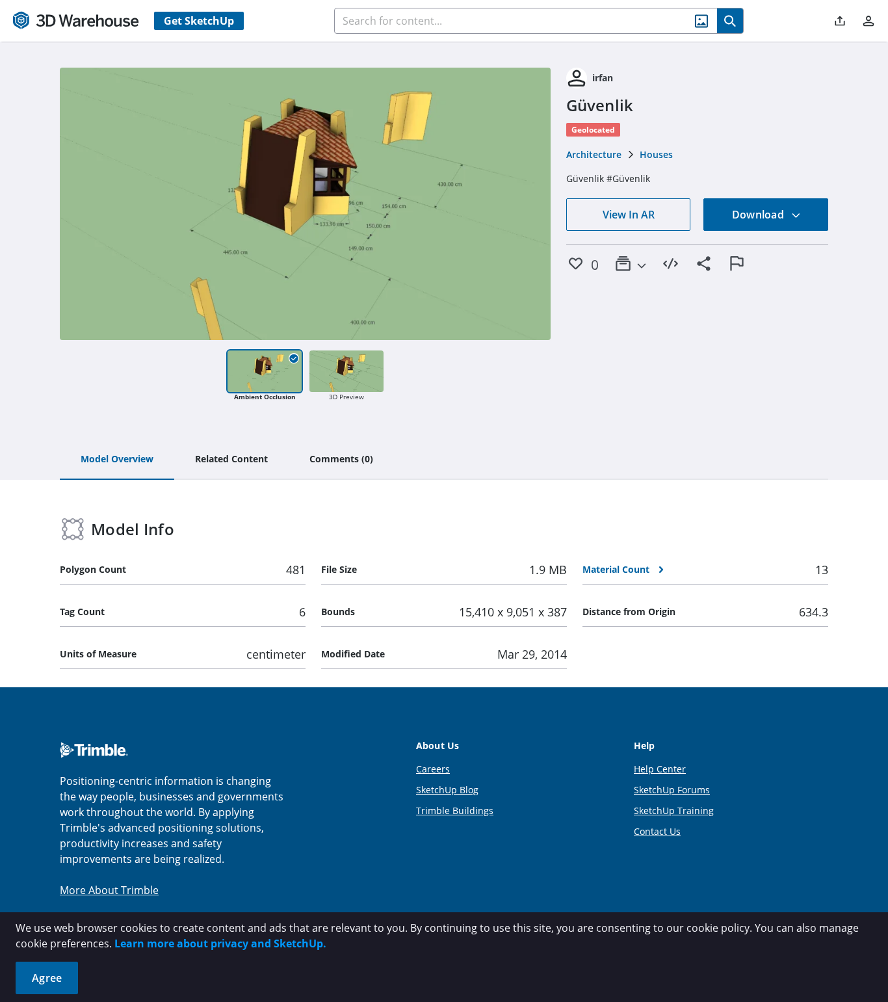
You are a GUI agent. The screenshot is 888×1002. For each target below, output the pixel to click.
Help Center (660, 769)
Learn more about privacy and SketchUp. (220, 943)
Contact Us (657, 831)
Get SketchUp (199, 21)
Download (759, 214)
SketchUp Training (674, 810)
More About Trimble (109, 890)
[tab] (117, 460)
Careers (433, 769)
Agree (47, 978)
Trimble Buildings (454, 810)
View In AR (629, 214)
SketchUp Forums (672, 790)
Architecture (593, 154)
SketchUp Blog (447, 790)
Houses (656, 154)
